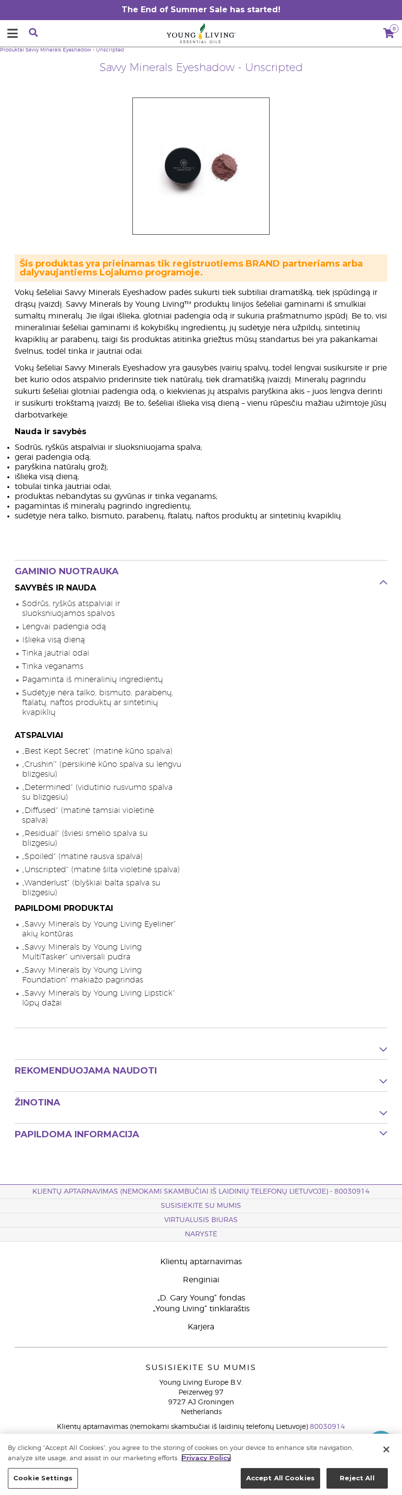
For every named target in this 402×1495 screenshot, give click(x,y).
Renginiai (201, 1280)
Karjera (201, 1327)
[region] (201, 1464)
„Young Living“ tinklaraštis (201, 1309)
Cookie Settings (43, 1478)
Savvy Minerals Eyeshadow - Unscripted (74, 50)
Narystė (201, 1234)
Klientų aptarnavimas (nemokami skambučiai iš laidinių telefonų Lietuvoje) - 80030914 (201, 1191)
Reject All (357, 1478)
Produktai (12, 50)
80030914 (327, 1426)
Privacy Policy (206, 1458)
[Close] (386, 1449)
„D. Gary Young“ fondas (201, 1298)
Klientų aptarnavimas (201, 1262)
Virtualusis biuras (201, 1220)
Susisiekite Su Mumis (201, 1205)
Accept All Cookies (280, 1478)
